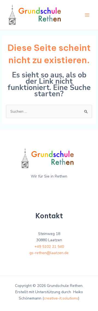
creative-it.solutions (61, 298)
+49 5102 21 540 (49, 246)
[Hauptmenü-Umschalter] (87, 15)
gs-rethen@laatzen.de (49, 252)
